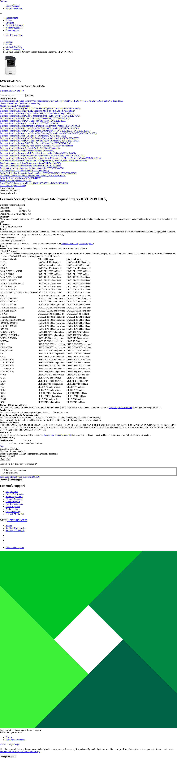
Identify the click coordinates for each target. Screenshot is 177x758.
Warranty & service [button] (14, 28)
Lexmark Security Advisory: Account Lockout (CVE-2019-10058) (29, 123)
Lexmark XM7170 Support (12, 91)
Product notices (12, 509)
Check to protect (13, 506)
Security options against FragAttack (15, 180)
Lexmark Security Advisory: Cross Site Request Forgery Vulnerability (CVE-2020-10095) (39, 138)
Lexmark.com (17, 520)
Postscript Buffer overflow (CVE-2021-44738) (20, 178)
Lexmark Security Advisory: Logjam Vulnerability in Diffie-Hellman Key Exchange (37, 113)
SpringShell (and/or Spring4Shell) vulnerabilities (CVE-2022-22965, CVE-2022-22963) (38, 173)
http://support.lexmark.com (120, 407)
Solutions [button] (10, 23)
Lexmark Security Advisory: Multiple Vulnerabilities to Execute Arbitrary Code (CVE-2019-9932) (43, 156)
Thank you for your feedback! (13, 451)
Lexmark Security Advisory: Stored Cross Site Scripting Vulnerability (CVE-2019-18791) (39, 128)
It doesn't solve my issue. (16, 470)
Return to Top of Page (9, 744)
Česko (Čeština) (12, 6)
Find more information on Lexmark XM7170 (19, 477)
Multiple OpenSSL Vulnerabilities (15, 106)
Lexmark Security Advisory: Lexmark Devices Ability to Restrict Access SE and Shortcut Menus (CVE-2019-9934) (50, 158)
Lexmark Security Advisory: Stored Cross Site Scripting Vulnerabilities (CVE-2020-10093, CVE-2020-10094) (48, 133)
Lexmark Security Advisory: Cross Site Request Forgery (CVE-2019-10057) (33, 121)
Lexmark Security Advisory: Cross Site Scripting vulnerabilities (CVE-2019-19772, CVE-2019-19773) (45, 131)
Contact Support (13, 501)
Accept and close (8, 757)
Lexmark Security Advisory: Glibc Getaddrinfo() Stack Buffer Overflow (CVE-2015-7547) (40, 116)
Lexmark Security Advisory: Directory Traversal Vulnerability (27, 151)
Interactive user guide (15, 49)
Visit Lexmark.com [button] (14, 8)
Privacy (9, 737)
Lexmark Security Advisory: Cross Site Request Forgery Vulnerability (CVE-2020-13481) (39, 141)
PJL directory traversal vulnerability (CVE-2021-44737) (24, 170)
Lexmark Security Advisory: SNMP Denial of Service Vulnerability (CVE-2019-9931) (38, 153)
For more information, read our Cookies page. (20, 751)
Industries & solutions (15, 530)
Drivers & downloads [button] (15, 25)
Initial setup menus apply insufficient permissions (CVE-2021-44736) (30, 163)
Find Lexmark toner (14, 504)
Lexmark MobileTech (15, 514)
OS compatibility (13, 511)
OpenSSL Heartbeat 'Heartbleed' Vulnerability (20, 103)
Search (30, 96)
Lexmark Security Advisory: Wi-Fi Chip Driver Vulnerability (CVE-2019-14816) (35, 143)
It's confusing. (12, 473)
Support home (12, 491)
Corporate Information (15, 739)
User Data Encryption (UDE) (13, 185)
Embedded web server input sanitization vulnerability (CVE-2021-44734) (32, 168)
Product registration (14, 496)
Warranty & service (14, 499)
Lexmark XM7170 (14, 47)
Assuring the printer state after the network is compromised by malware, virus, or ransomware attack (43, 160)
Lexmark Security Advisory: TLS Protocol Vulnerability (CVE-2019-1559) (33, 136)
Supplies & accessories (15, 528)
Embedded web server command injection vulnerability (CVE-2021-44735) (33, 175)
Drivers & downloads (15, 494)
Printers (9, 44)
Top (1, 446)
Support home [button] (12, 18)
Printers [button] (9, 20)
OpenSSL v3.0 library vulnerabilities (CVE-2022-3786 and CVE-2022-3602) (34, 183)
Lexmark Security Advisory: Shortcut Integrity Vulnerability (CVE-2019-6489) (34, 118)
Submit (4, 480)
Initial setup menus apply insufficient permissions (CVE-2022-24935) (30, 165)
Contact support (16, 480)
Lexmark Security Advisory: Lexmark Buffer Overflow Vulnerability (30, 148)
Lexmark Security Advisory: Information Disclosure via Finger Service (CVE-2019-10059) (40, 126)
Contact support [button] (12, 30)
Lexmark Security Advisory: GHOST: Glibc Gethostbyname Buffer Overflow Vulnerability (40, 108)
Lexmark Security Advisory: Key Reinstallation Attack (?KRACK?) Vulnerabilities (36, 146)
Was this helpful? (7, 456)
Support (9, 42)
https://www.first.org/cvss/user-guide (77, 243)
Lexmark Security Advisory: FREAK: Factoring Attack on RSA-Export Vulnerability (37, 111)
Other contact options (15, 547)
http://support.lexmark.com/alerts (57, 435)
